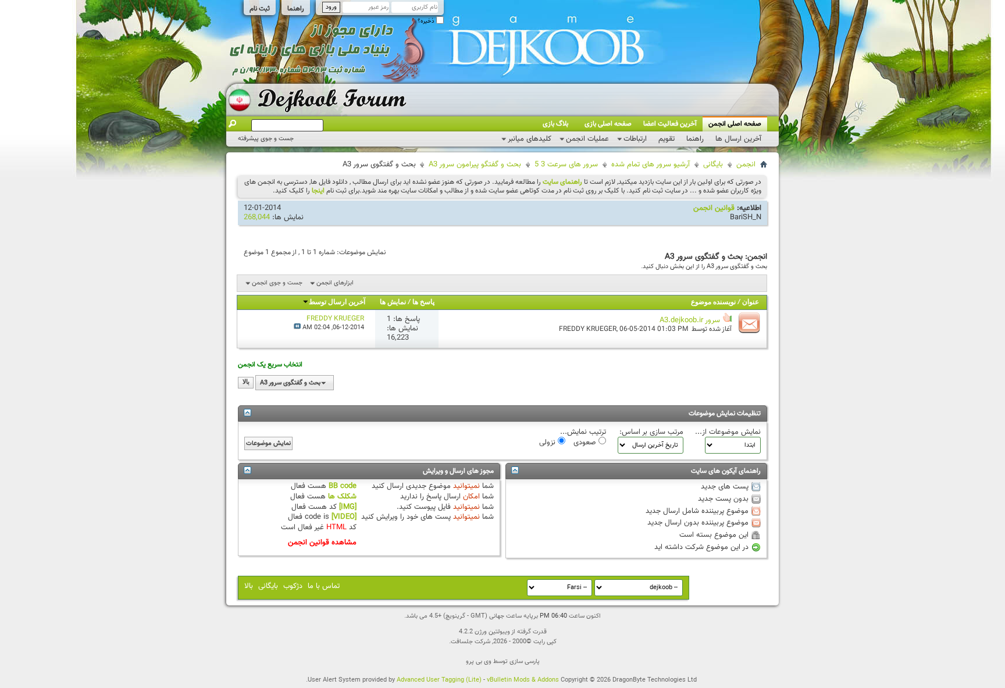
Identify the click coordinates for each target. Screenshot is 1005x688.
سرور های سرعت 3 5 (566, 164)
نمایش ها (393, 302)
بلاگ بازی (555, 124)
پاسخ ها (423, 302)
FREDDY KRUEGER (587, 329)
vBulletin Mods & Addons (523, 680)
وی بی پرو (478, 661)
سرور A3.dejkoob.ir (690, 320)
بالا (246, 383)
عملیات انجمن (587, 139)
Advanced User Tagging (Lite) (439, 680)
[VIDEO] (344, 517)
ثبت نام (260, 8)
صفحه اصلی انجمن (734, 124)
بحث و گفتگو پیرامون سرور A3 (475, 164)
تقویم (666, 139)
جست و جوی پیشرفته (266, 139)
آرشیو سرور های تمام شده (650, 164)
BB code (343, 486)
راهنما (295, 8)
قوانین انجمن (714, 208)
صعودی (585, 442)
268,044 (257, 217)
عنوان (750, 302)
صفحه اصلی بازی (608, 124)
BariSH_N (745, 217)
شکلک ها (342, 496)
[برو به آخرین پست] (297, 328)
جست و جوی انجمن (277, 283)
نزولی (548, 442)
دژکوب (292, 586)
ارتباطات (635, 139)
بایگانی (713, 164)
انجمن (745, 164)
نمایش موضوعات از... (728, 432)
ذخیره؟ (427, 21)
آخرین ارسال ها (738, 139)
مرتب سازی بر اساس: (651, 432)
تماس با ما (324, 586)
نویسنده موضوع (713, 302)
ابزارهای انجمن (335, 283)
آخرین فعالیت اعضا (670, 124)
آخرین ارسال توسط (337, 302)
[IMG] (348, 507)
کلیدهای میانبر (529, 139)
